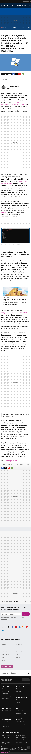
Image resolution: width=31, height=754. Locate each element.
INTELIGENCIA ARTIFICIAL (18, 5)
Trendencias (5, 721)
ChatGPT (5, 27)
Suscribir (25, 614)
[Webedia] (27, 1)
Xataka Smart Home (7, 696)
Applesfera (5, 693)
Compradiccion (6, 726)
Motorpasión (19, 710)
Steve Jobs (21, 27)
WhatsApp (5, 660)
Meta (28, 27)
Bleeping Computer (11, 461)
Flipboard (19, 74)
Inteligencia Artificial (21, 660)
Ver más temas (7, 666)
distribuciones (25, 464)
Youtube (16, 626)
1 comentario (7, 74)
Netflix (18, 657)
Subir (24, 680)
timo (3, 657)
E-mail (23, 74)
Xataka (3, 689)
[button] (12, 86)
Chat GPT (17, 601)
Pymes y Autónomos (21, 724)
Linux (16, 464)
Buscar (28, 673)
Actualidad (19, 644)
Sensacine (19, 699)
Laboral (18, 654)
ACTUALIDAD (5, 5)
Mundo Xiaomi (5, 698)
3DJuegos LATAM (21, 735)
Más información (5, 752)
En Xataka (7, 297)
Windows (10, 464)
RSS (23, 626)
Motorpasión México (21, 742)
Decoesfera (5, 724)
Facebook (13, 74)
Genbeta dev (19, 651)
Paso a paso (5, 644)
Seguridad (5, 651)
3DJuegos (18, 689)
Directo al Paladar (6, 710)
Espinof (18, 702)
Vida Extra (18, 691)
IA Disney (24, 601)
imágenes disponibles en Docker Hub (14, 313)
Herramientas (20, 647)
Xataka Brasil (5, 737)
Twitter (16, 74)
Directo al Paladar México (6, 743)
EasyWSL (4, 212)
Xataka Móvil (5, 691)
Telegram (19, 626)
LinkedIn (3, 630)
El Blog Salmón (20, 721)
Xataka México (6, 735)
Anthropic (13, 27)
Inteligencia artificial (7, 647)
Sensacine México (21, 737)
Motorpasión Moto (21, 713)
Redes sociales (6, 654)
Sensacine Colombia (21, 740)
